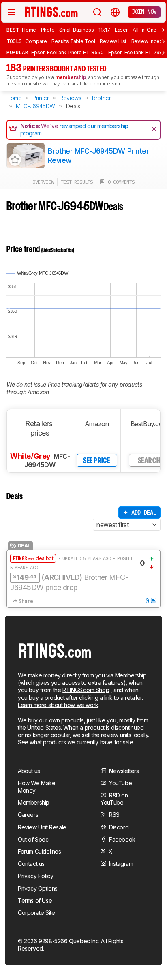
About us (29, 770)
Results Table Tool (73, 41)
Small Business (76, 30)
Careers (28, 814)
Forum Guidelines (39, 851)
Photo (47, 30)
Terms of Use (35, 900)
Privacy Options (38, 888)
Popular (17, 52)
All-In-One (144, 30)
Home (29, 30)
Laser (121, 30)
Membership (131, 675)
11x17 (104, 30)
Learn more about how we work (58, 704)
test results (77, 182)
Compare (36, 41)
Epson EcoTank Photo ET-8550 (67, 52)
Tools (14, 41)
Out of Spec (33, 839)
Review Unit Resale (42, 827)
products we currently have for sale (88, 742)
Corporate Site (36, 912)
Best (12, 29)
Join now (144, 11)
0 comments (120, 182)
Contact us (31, 863)
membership (70, 77)
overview (43, 182)
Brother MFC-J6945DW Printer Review (98, 156)
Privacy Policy (35, 875)
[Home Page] (51, 12)
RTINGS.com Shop (85, 689)
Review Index (147, 41)
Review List (113, 41)
